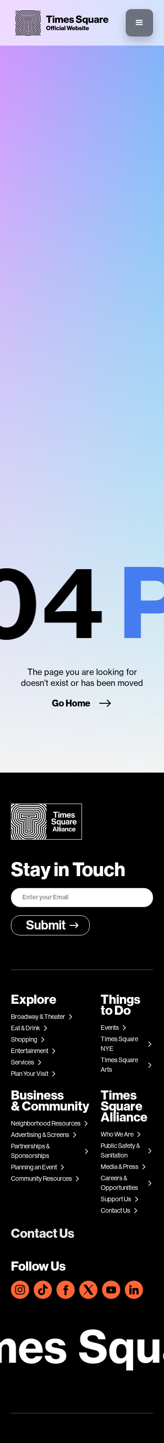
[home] (59, 23)
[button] (139, 22)
